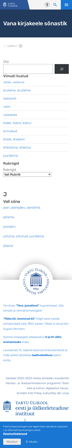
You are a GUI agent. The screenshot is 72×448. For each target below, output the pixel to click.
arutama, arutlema (16, 90)
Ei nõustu (32, 441)
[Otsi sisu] (55, 5)
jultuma (8, 236)
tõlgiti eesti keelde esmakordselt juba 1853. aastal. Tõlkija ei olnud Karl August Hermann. (35, 323)
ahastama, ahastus (17, 147)
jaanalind (33, 207)
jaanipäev (18, 207)
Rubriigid (9, 170)
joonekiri (9, 226)
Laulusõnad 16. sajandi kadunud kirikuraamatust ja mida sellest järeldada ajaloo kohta (35, 355)
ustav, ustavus (13, 82)
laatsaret (9, 98)
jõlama (8, 246)
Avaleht (11, 46)
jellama (8, 217)
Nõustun (12, 441)
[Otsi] (62, 69)
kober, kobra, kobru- (17, 123)
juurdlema (36, 236)
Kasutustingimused (15, 433)
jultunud (22, 236)
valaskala (10, 115)
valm (6, 106)
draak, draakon (14, 139)
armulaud (10, 131)
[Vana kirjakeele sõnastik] (10, 4)
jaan (6, 207)
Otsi (6, 61)
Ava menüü (66, 5)
